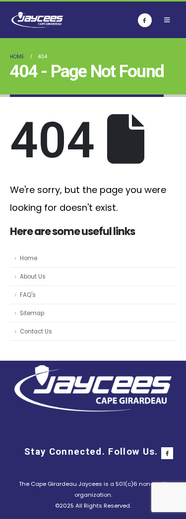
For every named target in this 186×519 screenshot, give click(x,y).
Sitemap (32, 313)
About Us (33, 277)
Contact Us (36, 331)
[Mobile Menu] (167, 20)
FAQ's (28, 295)
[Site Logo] (37, 19)
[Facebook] (145, 20)
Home (28, 258)
